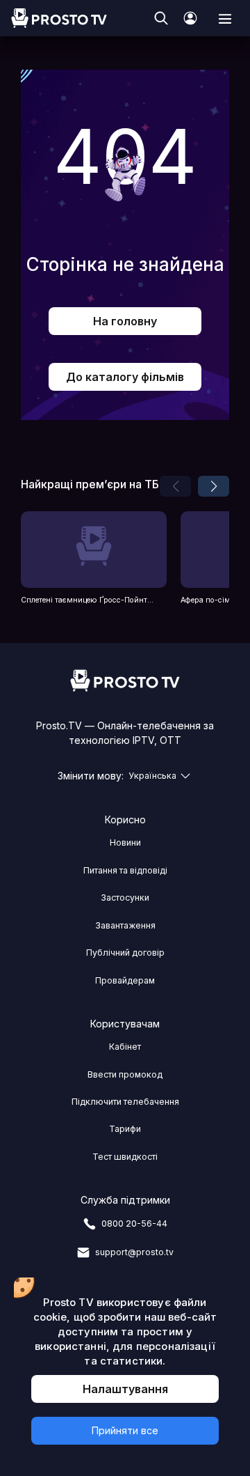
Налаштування (125, 1389)
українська (152, 775)
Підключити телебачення (125, 1101)
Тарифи (125, 1129)
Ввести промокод (125, 1074)
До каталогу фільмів (125, 377)
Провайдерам (125, 980)
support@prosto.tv (134, 1252)
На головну (125, 321)
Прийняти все (125, 1430)
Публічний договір (125, 952)
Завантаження (125, 925)
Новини (125, 842)
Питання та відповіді (125, 870)
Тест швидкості (125, 1156)
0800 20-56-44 (134, 1223)
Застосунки (125, 897)
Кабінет (125, 1046)
